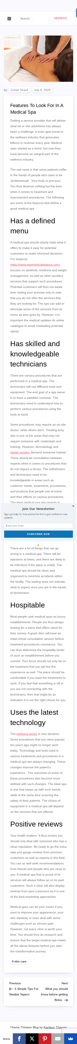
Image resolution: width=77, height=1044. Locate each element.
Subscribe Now (38, 534)
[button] (38, 508)
